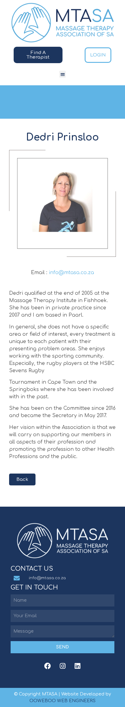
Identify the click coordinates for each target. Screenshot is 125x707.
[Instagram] (62, 666)
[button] (62, 74)
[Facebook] (47, 666)
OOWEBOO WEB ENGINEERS (62, 700)
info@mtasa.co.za (71, 272)
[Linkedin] (77, 666)
